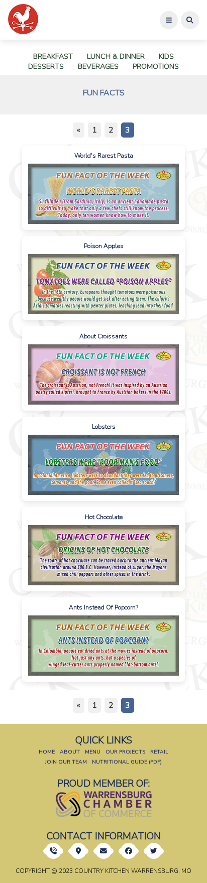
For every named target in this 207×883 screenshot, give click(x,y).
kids (166, 56)
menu (92, 751)
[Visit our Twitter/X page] (154, 851)
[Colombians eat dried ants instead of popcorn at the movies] (103, 645)
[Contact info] (53, 851)
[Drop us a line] (78, 851)
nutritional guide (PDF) (127, 762)
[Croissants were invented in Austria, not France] (103, 374)
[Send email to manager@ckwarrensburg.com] (103, 851)
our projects (125, 751)
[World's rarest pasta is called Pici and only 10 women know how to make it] (103, 194)
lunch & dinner (116, 56)
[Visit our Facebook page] (129, 851)
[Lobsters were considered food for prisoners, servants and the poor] (103, 465)
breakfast (53, 56)
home (47, 751)
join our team (66, 762)
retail (159, 751)
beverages (98, 66)
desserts (46, 66)
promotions (156, 66)
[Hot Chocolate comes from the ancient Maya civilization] (103, 555)
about (70, 751)
